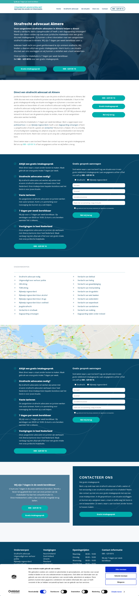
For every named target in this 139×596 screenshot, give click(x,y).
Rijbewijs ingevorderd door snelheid (33, 302)
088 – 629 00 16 (117, 9)
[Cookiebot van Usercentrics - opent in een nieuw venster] (14, 591)
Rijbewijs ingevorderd (28, 291)
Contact (105, 9)
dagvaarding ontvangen (68, 125)
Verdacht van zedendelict (88, 299)
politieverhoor (20, 125)
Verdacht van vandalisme (88, 306)
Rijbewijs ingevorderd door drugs (32, 299)
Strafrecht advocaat (71, 9)
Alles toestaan (121, 569)
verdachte (49, 128)
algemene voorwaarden (107, 208)
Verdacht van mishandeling (89, 288)
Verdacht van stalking (86, 310)
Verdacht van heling (86, 280)
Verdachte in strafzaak (28, 310)
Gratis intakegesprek (30, 69)
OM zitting (23, 284)
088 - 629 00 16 (69, 69)
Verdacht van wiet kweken (88, 295)
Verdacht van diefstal (86, 276)
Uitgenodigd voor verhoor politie (32, 280)
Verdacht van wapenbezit (88, 302)
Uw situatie (85, 9)
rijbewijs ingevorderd (39, 125)
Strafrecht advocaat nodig (29, 276)
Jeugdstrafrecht (25, 306)
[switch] (64, 591)
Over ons (95, 9)
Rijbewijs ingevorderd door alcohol (33, 295)
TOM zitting (23, 288)
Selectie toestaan (120, 576)
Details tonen (117, 592)
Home (58, 9)
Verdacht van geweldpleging (89, 284)
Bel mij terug (108, 114)
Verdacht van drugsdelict (88, 291)
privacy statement (93, 208)
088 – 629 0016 (108, 553)
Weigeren (120, 582)
